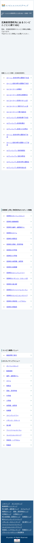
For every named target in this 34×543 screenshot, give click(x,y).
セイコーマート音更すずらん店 (17, 100)
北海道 (26, 13)
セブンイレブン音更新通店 (16, 123)
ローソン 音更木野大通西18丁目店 (17, 136)
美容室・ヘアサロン (13, 440)
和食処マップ (26, 530)
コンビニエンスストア (14, 435)
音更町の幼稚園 (12, 267)
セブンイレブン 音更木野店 (16, 156)
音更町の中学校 (12, 250)
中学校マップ (6, 514)
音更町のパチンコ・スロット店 (17, 278)
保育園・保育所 (11, 405)
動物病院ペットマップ (9, 506)
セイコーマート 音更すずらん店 (17, 106)
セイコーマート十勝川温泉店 (16, 112)
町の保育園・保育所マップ (11, 517)
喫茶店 (8, 386)
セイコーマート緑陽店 (14, 89)
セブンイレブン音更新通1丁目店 (17, 118)
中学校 (8, 396)
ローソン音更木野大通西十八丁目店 (18, 144)
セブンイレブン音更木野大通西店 (18, 162)
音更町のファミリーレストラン (17, 290)
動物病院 (9, 371)
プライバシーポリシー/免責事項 (13, 532)
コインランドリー (12, 415)
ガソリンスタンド (12, 366)
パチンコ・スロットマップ (11, 522)
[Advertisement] (17, 53)
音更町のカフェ (12, 233)
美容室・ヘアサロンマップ (11, 530)
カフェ (8, 381)
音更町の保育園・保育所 (15, 261)
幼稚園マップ (26, 517)
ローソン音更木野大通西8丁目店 (18, 83)
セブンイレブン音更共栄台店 (16, 167)
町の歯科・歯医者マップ (10, 509)
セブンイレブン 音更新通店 (16, 150)
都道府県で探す (11, 355)
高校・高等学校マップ (20, 511)
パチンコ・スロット (13, 420)
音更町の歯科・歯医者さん (16, 227)
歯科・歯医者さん (12, 376)
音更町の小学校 (12, 256)
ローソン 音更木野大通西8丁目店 (18, 78)
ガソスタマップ (17, 504)
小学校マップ (17, 514)
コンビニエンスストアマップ (12, 527)
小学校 (8, 400)
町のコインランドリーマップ (12, 519)
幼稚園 (8, 410)
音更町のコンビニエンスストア (17, 295)
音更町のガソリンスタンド (16, 216)
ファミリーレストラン (14, 430)
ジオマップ (6, 504)
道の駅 (8, 425)
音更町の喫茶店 (12, 239)
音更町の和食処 (12, 307)
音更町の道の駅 (12, 284)
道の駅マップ (26, 522)
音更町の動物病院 (13, 221)
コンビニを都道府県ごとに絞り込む (14, 13)
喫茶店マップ (6, 511)
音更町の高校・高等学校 (15, 244)
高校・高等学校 (11, 391)
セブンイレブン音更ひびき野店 (17, 129)
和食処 (8, 445)
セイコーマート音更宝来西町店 (17, 95)
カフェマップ (25, 509)
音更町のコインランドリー (16, 273)
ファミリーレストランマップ (12, 524)
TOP (2, 13)
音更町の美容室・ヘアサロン (16, 301)
